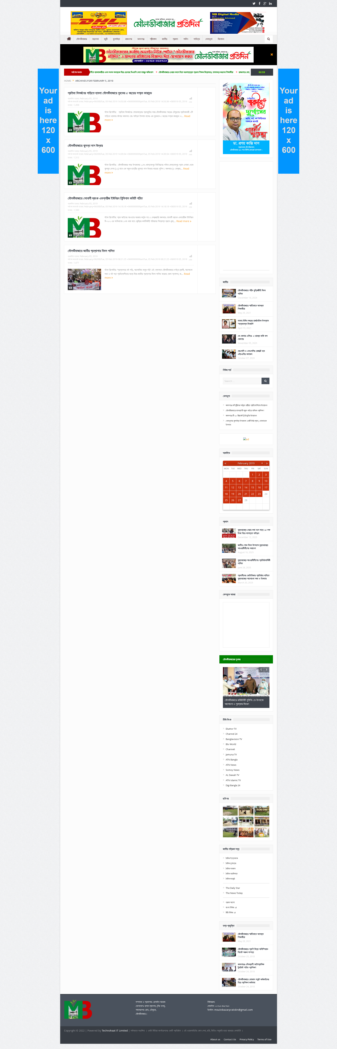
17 (266, 487)
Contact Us (230, 1039)
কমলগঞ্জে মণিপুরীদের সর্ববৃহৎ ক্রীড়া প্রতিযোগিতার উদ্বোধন (246, 405)
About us (215, 1039)
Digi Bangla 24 (233, 785)
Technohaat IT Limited (115, 1030)
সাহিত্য (197, 39)
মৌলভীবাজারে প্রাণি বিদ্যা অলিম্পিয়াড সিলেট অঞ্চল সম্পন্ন (253, 950)
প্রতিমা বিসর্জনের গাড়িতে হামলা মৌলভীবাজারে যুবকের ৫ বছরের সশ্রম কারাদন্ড (110, 93)
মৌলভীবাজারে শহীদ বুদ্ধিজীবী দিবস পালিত (252, 292)
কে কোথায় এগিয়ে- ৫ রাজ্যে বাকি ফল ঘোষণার (252, 337)
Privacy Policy (247, 1039)
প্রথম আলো (230, 902)
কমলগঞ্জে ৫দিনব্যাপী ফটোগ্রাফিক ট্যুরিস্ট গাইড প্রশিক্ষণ (251, 966)
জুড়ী (106, 39)
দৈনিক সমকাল (231, 868)
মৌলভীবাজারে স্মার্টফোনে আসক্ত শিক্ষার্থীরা (251, 307)
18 (226, 494)
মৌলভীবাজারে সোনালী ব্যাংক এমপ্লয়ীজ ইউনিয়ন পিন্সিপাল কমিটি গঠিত (105, 198)
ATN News (231, 764)
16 (259, 487)
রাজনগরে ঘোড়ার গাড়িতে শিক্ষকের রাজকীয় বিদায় (206, 72)
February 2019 (246, 463)
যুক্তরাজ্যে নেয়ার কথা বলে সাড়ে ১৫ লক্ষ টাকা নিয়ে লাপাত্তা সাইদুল (254, 531)
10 (266, 481)
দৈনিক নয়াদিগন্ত (231, 873)
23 (259, 494)
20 (239, 494)
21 (246, 494)
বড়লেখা (95, 39)
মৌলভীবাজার (81, 39)
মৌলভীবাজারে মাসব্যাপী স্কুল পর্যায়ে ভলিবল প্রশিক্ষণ (245, 410)
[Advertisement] (246, 217)
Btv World (231, 744)
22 (252, 494)
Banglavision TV (234, 739)
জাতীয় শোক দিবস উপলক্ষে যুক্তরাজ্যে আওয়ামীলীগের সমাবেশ (253, 546)
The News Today (234, 893)
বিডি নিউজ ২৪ (231, 912)
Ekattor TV (231, 728)
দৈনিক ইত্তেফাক (232, 858)
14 (246, 487)
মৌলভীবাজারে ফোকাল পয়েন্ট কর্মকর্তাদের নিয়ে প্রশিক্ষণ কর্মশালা (253, 981)
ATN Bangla (231, 759)
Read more (183, 221)
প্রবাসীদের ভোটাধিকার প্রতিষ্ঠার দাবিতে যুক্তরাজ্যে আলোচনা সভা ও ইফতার (253, 577)
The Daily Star (233, 887)
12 (232, 487)
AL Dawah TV (232, 775)
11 (226, 487)
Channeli (230, 749)
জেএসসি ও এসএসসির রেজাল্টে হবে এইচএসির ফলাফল (251, 352)
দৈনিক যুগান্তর (231, 863)
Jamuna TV (231, 754)
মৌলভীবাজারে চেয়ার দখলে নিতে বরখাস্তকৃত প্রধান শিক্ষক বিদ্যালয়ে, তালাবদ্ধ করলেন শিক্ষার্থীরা (144, 72)
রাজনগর (128, 39)
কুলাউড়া (116, 39)
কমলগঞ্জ (140, 39)
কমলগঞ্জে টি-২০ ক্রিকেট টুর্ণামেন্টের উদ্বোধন (241, 415)
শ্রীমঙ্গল (153, 39)
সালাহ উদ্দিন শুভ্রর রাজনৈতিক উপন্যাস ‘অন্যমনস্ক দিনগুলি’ (253, 322)
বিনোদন (221, 39)
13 (239, 487)
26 (232, 500)
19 (232, 494)
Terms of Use (264, 1039)
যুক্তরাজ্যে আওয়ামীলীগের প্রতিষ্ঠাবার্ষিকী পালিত (254, 561)
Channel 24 (231, 733)
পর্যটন (185, 39)
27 (239, 500)
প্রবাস (175, 39)
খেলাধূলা (208, 39)
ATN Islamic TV (233, 780)
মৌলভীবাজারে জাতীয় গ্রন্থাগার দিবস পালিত (91, 250)
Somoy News (232, 769)
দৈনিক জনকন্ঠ (230, 878)
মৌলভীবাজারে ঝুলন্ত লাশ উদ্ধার (85, 145)
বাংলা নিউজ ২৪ (231, 907)
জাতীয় (164, 39)
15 (252, 487)
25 (226, 500)
